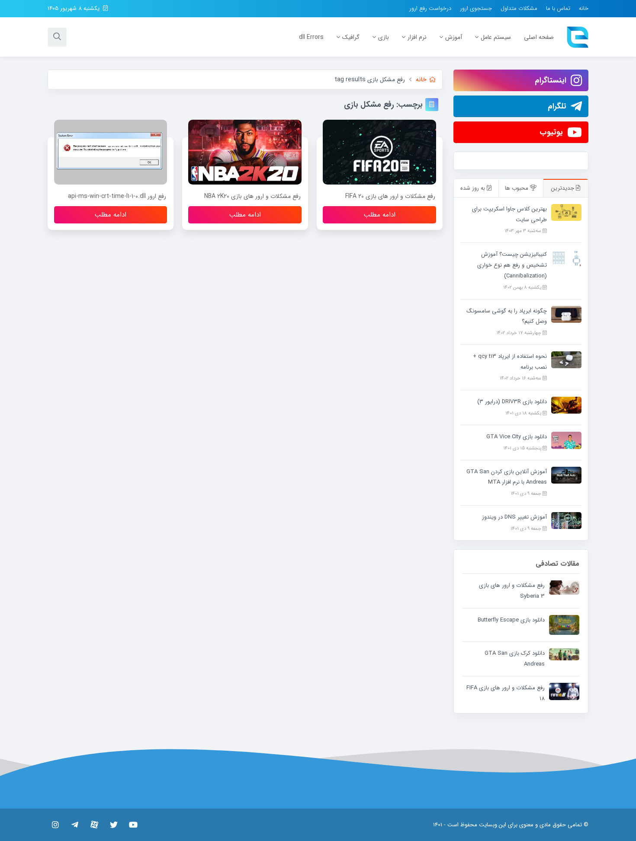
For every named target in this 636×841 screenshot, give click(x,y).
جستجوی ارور (476, 8)
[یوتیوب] (133, 824)
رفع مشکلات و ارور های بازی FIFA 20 (390, 196)
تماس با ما (558, 8)
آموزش (453, 37)
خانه (583, 8)
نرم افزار (417, 37)
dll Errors (311, 37)
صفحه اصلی (539, 37)
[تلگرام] (74, 824)
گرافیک (351, 37)
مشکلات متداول (519, 8)
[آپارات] (94, 824)
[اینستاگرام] (55, 824)
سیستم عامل (496, 37)
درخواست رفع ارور (430, 8)
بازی (383, 37)
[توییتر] (113, 824)
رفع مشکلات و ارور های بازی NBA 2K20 (252, 196)
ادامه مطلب (379, 215)
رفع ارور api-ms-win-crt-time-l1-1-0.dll (117, 196)
